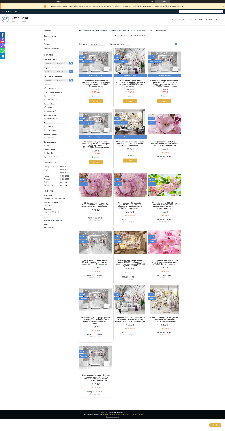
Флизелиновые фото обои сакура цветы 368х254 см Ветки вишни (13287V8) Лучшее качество (130, 143)
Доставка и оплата (213, 20)
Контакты (199, 20)
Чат (217, 425)
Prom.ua (122, 412)
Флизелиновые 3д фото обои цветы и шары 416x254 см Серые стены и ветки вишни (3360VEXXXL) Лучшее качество (96, 144)
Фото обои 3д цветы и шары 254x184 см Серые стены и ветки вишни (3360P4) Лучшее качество (96, 262)
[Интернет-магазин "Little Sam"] (15, 19)
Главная (173, 20)
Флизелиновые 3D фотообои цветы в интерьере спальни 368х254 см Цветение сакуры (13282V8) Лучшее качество (130, 205)
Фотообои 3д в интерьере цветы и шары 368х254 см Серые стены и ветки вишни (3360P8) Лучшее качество (95, 320)
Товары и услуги (50, 36)
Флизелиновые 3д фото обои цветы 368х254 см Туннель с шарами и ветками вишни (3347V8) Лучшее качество (130, 263)
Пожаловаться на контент (111, 415)
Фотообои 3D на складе (117, 30)
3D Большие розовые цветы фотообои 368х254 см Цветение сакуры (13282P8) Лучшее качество (96, 204)
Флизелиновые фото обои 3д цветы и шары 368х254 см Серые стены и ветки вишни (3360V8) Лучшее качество (96, 83)
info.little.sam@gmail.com (53, 220)
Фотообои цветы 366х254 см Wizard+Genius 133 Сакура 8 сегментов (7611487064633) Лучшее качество (164, 205)
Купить (95, 101)
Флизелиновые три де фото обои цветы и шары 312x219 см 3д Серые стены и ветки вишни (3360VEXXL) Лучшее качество (164, 83)
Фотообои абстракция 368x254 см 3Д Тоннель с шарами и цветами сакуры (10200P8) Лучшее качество (130, 319)
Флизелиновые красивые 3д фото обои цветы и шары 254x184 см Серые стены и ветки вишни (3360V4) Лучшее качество (96, 377)
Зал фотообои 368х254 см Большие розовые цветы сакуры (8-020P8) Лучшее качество (164, 143)
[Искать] (220, 11)
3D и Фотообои (101, 30)
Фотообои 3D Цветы (135, 30)
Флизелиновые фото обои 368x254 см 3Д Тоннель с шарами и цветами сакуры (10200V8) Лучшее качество (130, 83)
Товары (181, 20)
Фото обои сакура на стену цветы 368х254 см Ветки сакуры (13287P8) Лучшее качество (164, 319)
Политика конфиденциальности (132, 415)
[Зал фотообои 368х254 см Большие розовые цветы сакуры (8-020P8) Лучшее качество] (164, 124)
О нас (190, 20)
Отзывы (47, 44)
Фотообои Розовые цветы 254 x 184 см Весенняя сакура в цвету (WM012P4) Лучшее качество (164, 262)
